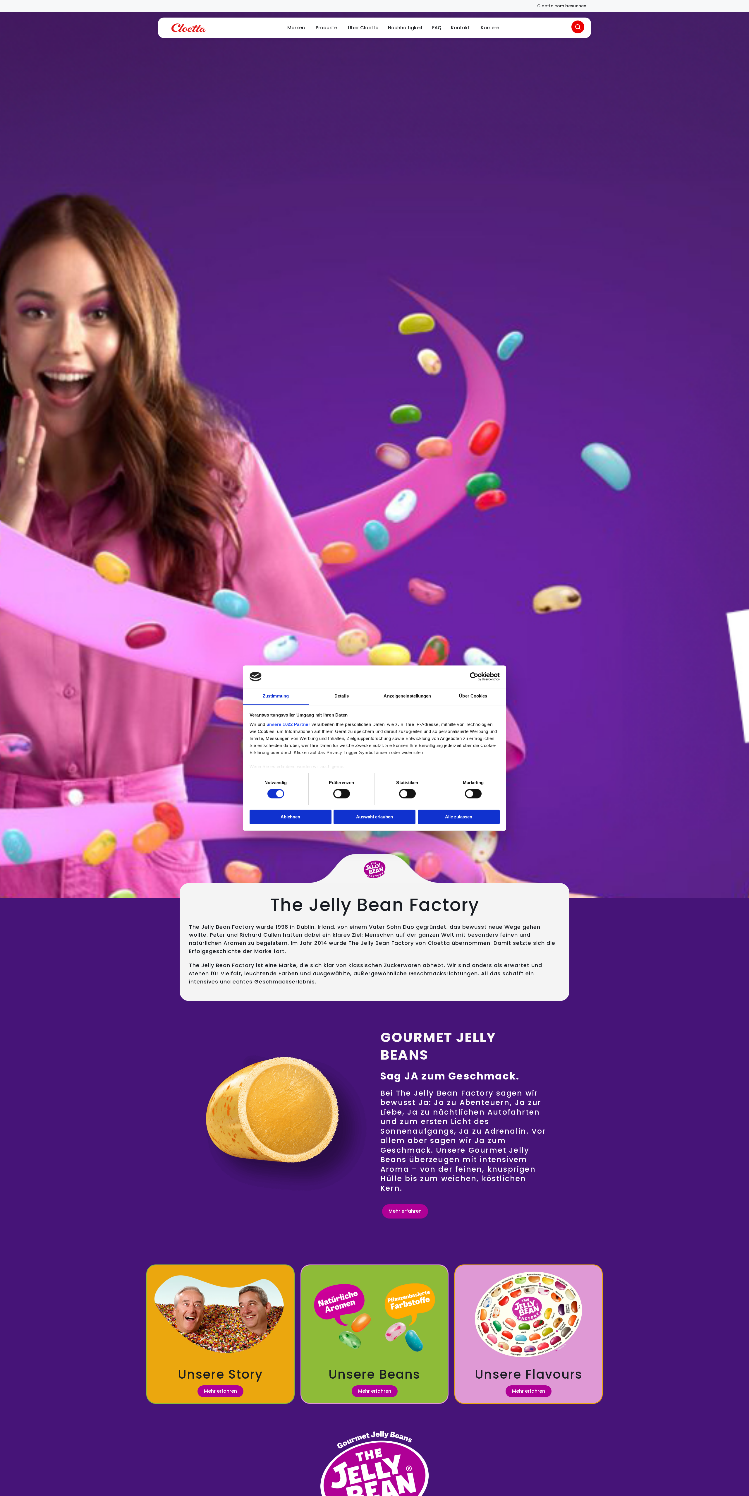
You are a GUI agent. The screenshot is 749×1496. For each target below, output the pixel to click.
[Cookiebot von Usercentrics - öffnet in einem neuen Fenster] (474, 676)
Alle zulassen (458, 816)
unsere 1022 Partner (288, 724)
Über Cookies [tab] (473, 695)
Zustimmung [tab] (276, 695)
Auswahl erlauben (374, 816)
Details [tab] (341, 695)
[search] (577, 26)
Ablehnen (290, 816)
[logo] (188, 27)
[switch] (341, 793)
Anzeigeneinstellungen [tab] (407, 695)
